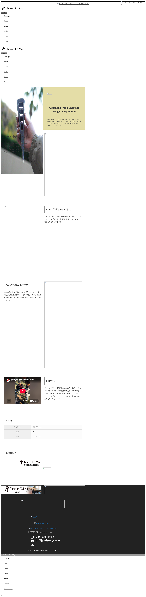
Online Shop (8, 589)
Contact (6, 41)
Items (6, 21)
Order (6, 31)
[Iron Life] (12, 10)
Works (6, 26)
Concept (7, 16)
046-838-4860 (45, 536)
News (6, 36)
